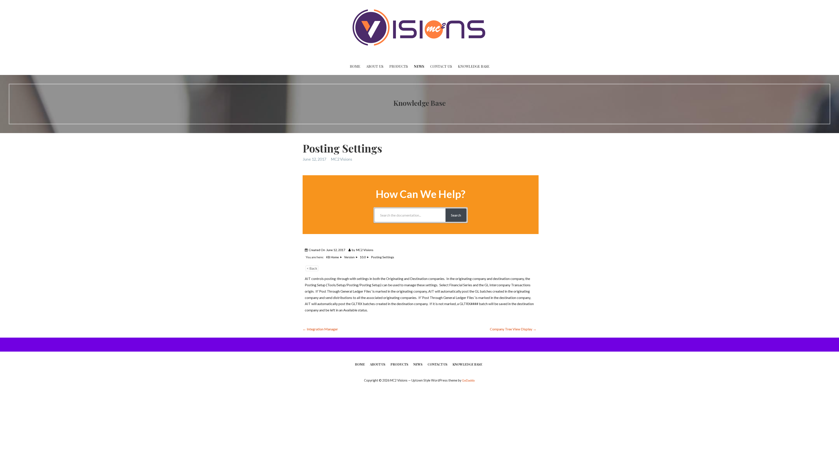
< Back (312, 268)
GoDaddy (468, 380)
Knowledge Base (473, 66)
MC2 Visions (341, 159)
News (419, 66)
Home (355, 66)
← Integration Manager (320, 329)
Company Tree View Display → (513, 329)
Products (398, 66)
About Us (374, 66)
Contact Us (441, 66)
